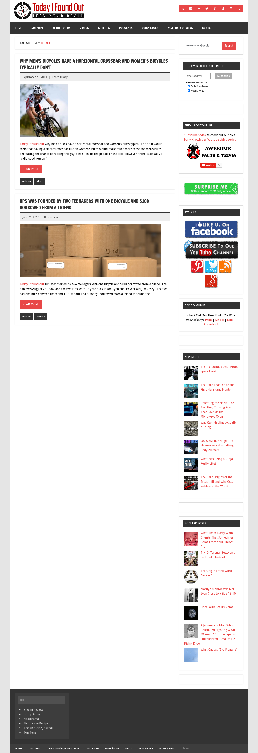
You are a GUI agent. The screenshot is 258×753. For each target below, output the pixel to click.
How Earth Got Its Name (217, 607)
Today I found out (32, 144)
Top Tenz (30, 732)
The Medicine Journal (38, 728)
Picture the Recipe (36, 723)
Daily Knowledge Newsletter (63, 748)
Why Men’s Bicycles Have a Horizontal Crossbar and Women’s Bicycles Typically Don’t (94, 64)
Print (208, 320)
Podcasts (126, 28)
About (185, 748)
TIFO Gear (34, 748)
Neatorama (31, 719)
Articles (104, 28)
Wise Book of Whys (180, 28)
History (40, 316)
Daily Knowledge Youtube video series (210, 139)
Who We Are (145, 748)
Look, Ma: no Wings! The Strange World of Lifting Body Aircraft (217, 445)
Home (18, 28)
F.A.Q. (128, 748)
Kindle (219, 320)
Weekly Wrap (197, 91)
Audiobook (211, 324)
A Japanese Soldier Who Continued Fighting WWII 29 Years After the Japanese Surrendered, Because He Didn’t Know (210, 634)
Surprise (37, 28)
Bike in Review (33, 710)
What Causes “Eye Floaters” (219, 649)
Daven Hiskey (60, 77)
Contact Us (92, 748)
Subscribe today (195, 135)
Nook (230, 320)
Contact (208, 28)
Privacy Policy (167, 748)
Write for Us (61, 28)
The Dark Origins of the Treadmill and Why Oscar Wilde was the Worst (218, 481)
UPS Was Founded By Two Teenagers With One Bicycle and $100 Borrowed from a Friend (84, 204)
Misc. (39, 181)
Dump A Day (32, 714)
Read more (31, 169)
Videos (84, 28)
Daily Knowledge (199, 86)
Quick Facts (150, 28)
